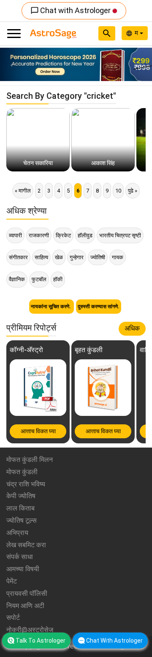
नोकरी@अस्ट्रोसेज (29, 630)
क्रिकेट (63, 235)
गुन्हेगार (77, 257)
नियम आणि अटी (25, 606)
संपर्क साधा (19, 557)
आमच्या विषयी (22, 569)
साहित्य (41, 257)
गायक (117, 257)
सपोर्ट (13, 618)
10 (118, 190)
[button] (11, 64)
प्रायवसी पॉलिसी (26, 593)
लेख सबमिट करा (26, 545)
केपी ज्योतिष (20, 496)
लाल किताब (20, 508)
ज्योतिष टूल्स (21, 520)
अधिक (132, 328)
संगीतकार (18, 257)
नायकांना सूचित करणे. (51, 306)
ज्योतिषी (97, 257)
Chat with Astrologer (71, 10)
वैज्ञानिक (17, 279)
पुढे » (132, 190)
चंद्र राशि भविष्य (25, 484)
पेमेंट (11, 581)
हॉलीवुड (85, 235)
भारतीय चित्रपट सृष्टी (120, 235)
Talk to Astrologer (40, 640)
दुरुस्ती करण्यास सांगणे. (98, 306)
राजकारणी (39, 235)
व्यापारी (15, 235)
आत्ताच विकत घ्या (38, 431)
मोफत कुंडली (22, 472)
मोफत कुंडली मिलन (29, 460)
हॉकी (57, 279)
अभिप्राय (17, 533)
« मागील (23, 190)
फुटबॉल (39, 279)
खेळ (59, 257)
